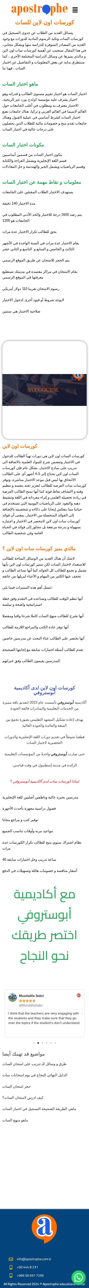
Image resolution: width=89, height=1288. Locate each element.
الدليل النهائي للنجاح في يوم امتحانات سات (34, 1075)
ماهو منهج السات (15, 1120)
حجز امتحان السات (16, 1086)
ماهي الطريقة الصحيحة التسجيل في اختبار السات (39, 1109)
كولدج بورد (29, 99)
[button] (75, 10)
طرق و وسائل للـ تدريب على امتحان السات (34, 1064)
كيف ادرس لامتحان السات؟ (22, 1098)
